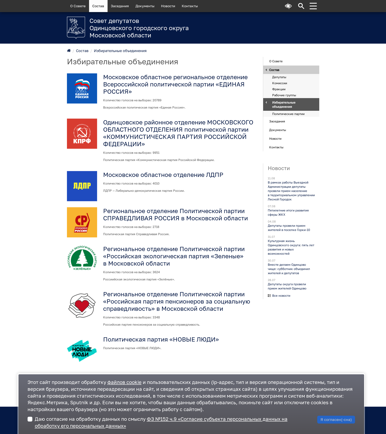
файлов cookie (124, 382)
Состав (98, 6)
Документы (145, 6)
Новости (168, 6)
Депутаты (279, 77)
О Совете (78, 6)
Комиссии (279, 83)
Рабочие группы (284, 95)
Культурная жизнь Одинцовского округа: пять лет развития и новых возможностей (291, 247)
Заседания (120, 6)
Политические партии (288, 113)
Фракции (278, 89)
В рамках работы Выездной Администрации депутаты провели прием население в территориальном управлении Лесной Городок (291, 191)
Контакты (190, 6)
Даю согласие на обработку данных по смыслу (161, 422)
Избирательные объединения (120, 50)
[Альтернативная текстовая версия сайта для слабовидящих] (288, 6)
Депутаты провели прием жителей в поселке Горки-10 (289, 228)
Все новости (281, 295)
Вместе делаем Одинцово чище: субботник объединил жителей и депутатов (289, 269)
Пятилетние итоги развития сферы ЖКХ (288, 212)
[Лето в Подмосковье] (269, 25)
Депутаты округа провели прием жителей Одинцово (287, 286)
